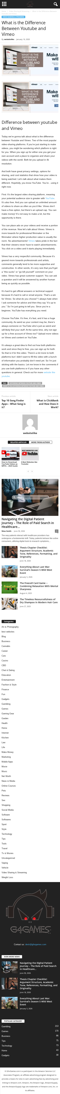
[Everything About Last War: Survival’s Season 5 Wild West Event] (10, 571)
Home (4, 11)
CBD (4, 665)
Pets (4, 790)
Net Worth (6, 776)
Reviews (5, 795)
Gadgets (5, 699)
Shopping (6, 805)
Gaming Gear (8, 713)
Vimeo (31, 241)
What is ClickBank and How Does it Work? (47, 404)
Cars (4, 656)
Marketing (6, 757)
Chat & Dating (8, 670)
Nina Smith (6, 531)
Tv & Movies (7, 853)
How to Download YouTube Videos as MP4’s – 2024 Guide (10, 464)
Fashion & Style (9, 684)
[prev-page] (28, 471)
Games (5, 709)
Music (4, 771)
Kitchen (5, 737)
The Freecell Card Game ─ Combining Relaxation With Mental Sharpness (39, 586)
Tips (4, 839)
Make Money (8, 752)
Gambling (6, 704)
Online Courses (9, 786)
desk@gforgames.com (35, 944)
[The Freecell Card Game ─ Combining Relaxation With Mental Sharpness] (10, 588)
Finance (5, 689)
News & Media (8, 781)
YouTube (49, 198)
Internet (5, 733)
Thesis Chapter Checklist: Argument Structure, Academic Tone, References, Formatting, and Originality (38, 552)
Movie (4, 766)
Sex (3, 800)
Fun (3, 694)
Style (4, 829)
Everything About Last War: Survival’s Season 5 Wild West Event (36, 569)
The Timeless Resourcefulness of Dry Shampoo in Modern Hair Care (39, 601)
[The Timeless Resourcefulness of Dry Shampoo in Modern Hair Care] (10, 604)
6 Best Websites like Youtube (29, 463)
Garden (5, 718)
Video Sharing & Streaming (19, 11)
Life (3, 747)
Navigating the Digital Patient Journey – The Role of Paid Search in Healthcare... (28, 523)
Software (6, 815)
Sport (4, 824)
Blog (4, 636)
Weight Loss (7, 877)
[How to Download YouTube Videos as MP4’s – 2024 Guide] (11, 453)
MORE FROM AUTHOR (40, 442)
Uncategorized (8, 858)
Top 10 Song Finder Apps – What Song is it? (13, 404)
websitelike (9, 39)
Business (6, 641)
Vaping (5, 863)
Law (3, 742)
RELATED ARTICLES (18, 442)
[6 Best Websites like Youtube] (30, 453)
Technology (7, 834)
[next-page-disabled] (32, 471)
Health (5, 723)
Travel (4, 848)
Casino (5, 660)
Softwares (6, 819)
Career (5, 651)
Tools (4, 843)
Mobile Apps (7, 762)
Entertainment (8, 680)
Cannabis (6, 646)
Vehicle (5, 867)
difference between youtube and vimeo (25, 383)
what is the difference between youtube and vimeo (23, 386)
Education (6, 675)
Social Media (8, 810)
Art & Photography (10, 627)
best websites (8, 631)
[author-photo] (30, 422)
